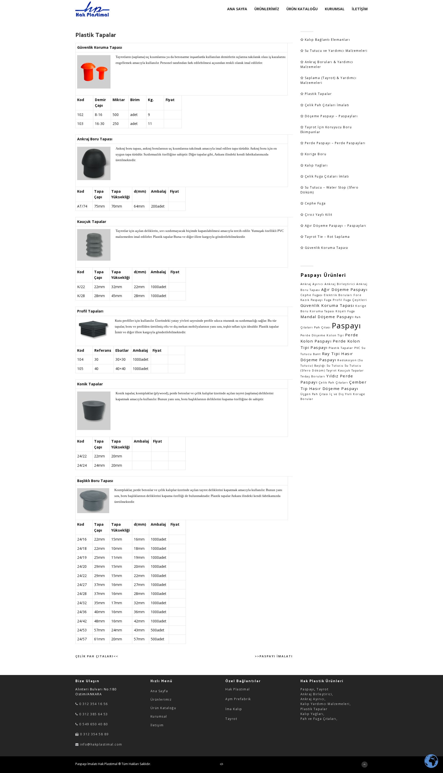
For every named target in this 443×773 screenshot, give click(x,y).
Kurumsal (158, 716)
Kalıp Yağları (316, 165)
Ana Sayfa (159, 691)
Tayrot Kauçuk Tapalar (345, 370)
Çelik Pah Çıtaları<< (96, 656)
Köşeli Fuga (345, 311)
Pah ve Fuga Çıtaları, (319, 719)
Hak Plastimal (237, 689)
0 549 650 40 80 (93, 724)
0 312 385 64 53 (93, 714)
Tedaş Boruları (312, 376)
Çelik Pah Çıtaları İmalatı (327, 105)
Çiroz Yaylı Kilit (319, 214)
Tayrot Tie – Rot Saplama (327, 236)
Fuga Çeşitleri (355, 300)
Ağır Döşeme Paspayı (344, 289)
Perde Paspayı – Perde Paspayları (335, 143)
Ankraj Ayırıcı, (313, 699)
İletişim (157, 725)
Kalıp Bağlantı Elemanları (327, 39)
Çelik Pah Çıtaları (333, 382)
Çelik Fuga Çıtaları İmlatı (327, 176)
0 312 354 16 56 (93, 704)
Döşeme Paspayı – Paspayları (331, 116)
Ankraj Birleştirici (340, 284)
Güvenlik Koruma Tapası (326, 248)
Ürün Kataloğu (163, 708)
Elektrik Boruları (338, 295)
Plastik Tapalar (318, 94)
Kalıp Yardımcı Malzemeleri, (325, 704)
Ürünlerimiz (161, 699)
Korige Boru (316, 154)
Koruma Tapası (322, 311)
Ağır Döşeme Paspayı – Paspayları (335, 225)
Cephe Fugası (311, 295)
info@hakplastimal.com (101, 744)
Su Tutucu (335, 365)
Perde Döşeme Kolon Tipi (322, 335)
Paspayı (346, 325)
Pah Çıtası (322, 327)
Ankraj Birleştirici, (316, 694)
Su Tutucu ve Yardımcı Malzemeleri (336, 50)
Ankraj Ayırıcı (312, 284)
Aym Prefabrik (238, 699)
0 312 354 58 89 (94, 734)
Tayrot (231, 719)
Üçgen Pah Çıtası (314, 394)
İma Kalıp (233, 709)
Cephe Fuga (315, 203)
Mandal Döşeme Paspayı (327, 316)
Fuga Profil (333, 300)
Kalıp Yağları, (312, 714)
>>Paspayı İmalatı (274, 656)
